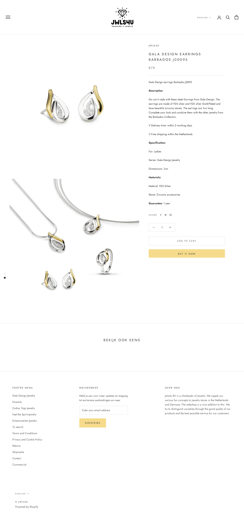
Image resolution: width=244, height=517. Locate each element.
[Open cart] (236, 17)
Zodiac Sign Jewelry (23, 408)
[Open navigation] (8, 17)
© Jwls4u (21, 501)
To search (17, 427)
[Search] (228, 17)
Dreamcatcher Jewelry (24, 421)
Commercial (19, 464)
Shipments (18, 452)
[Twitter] (166, 215)
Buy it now (187, 254)
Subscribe (93, 423)
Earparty (17, 402)
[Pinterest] (170, 215)
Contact (16, 458)
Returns (16, 446)
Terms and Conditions (24, 433)
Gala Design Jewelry (23, 395)
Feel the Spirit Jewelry (24, 414)
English (202, 17)
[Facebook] (161, 215)
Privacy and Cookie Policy (27, 439)
